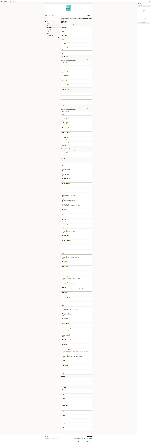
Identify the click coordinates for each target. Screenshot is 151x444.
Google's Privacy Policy (59, 440)
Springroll (90, 441)
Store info (89, 15)
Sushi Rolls (53, 37)
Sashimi (53, 33)
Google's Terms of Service (67, 440)
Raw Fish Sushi (53, 29)
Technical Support (76, 438)
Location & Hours (55, 438)
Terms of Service (86, 438)
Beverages (53, 41)
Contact (60, 438)
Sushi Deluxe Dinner (53, 35)
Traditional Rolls (53, 27)
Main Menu (48, 23)
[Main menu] (1, 1)
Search (59, 18)
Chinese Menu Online (89, 440)
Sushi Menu (48, 25)
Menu (48, 438)
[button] (76, 28)
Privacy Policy (81, 438)
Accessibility (90, 438)
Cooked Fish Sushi (53, 31)
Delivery (51, 438)
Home (46, 438)
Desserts (53, 39)
